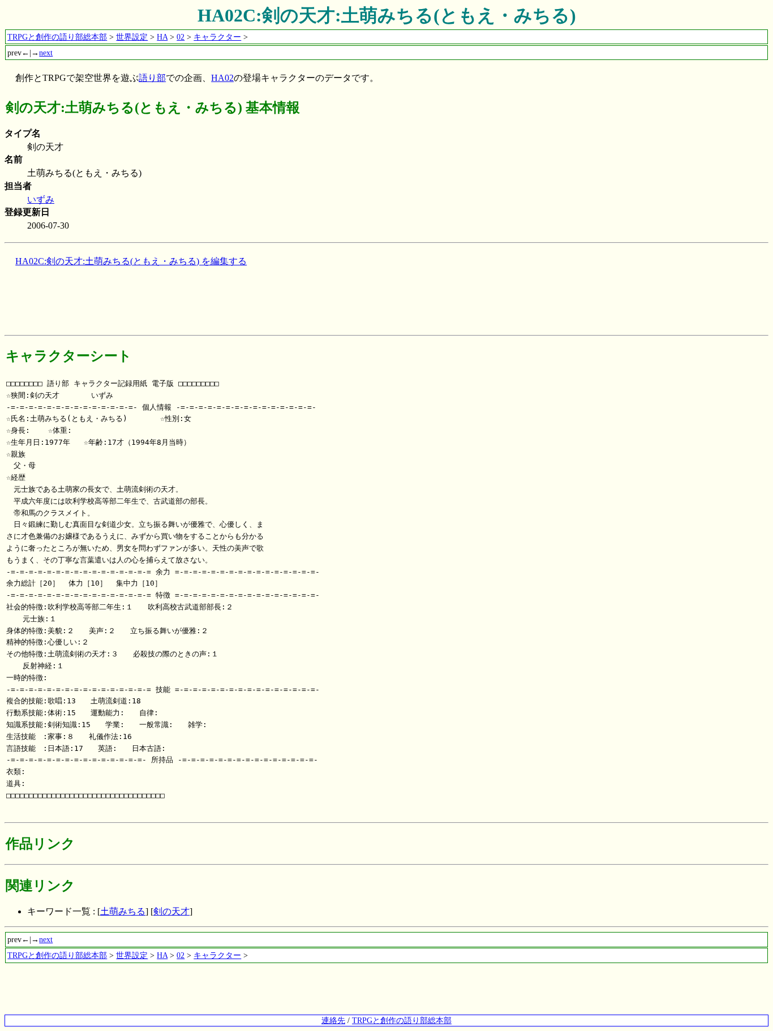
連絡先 (333, 1020)
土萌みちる (122, 911)
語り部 (152, 78)
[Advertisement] (210, 305)
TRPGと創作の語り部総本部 (57, 36)
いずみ (40, 199)
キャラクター (217, 36)
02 (180, 36)
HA (162, 36)
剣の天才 (171, 911)
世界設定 (132, 36)
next (46, 52)
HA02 (222, 78)
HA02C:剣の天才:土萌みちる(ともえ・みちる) (386, 15)
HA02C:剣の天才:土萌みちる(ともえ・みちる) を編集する (131, 261)
